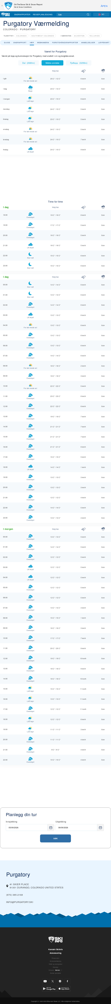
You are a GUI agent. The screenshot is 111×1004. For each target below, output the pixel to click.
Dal (28, 62)
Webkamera (43, 42)
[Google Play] (49, 988)
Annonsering (55, 953)
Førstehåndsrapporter (65, 42)
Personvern (55, 958)
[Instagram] (60, 981)
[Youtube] (45, 981)
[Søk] (88, 14)
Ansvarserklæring (55, 961)
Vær (32, 42)
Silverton (79, 36)
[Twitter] (53, 981)
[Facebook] (67, 981)
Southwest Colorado (43, 36)
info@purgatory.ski (19, 902)
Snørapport (20, 42)
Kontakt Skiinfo (55, 949)
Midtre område (52, 62)
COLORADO (10, 29)
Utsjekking (61, 821)
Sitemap (55, 967)
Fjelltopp (78, 62)
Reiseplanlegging (43, 14)
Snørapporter (22, 14)
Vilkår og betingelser (55, 964)
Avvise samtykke (55, 973)
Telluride (94, 36)
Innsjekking (11, 821)
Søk (55, 838)
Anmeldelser (88, 42)
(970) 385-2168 (14, 894)
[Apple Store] (64, 988)
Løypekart (104, 42)
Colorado (21, 36)
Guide (7, 42)
